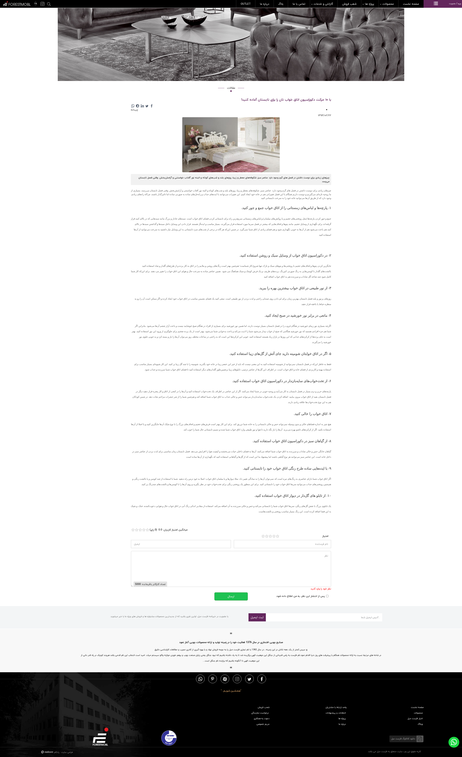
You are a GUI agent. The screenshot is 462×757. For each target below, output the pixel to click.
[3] (270, 536)
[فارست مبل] (17, 3)
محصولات (418, 713)
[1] (263, 536)
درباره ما (342, 724)
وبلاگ (420, 724)
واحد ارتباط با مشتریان (336, 707)
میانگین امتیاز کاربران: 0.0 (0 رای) (169, 530)
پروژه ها (342, 718)
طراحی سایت (67, 752)
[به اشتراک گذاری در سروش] (137, 106)
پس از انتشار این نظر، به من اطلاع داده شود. (300, 596)
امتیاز (325, 536)
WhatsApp (200, 679)
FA (35, 4)
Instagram (237, 679)
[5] (277, 536)
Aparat (225, 679)
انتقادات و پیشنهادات (336, 713)
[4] (274, 536)
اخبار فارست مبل (415, 718)
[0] (133, 530)
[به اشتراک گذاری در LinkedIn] (142, 106)
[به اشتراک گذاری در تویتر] (147, 106)
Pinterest (212, 679)
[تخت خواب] (231, 145)
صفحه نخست (417, 707)
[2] (266, 536)
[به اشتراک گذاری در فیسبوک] (151, 106)
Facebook (262, 679)
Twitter (249, 679)
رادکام (56, 752)
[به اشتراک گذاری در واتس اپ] (132, 106)
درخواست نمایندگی (260, 713)
